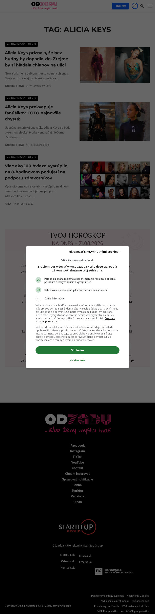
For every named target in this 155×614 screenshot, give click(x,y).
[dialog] (77, 307)
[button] (77, 298)
